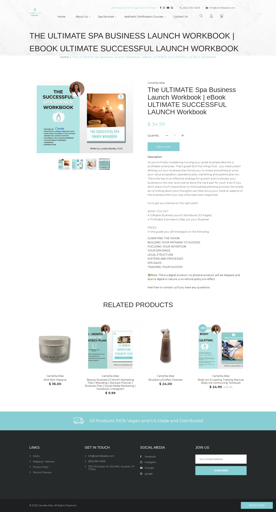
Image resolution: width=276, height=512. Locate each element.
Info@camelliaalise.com (222, 7)
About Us (82, 16)
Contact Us (181, 16)
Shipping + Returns (43, 461)
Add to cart (163, 146)
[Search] (201, 17)
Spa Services (106, 16)
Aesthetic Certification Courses (143, 16)
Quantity (153, 135)
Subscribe (221, 470)
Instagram (150, 462)
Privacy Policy (40, 467)
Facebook (150, 456)
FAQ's (36, 456)
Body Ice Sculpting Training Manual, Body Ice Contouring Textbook (221, 381)
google (148, 473)
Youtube (149, 468)
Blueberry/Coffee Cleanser (166, 379)
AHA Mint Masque (55, 379)
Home (61, 16)
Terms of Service (42, 472)
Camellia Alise (156, 82)
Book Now (257, 505)
